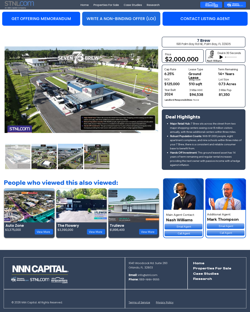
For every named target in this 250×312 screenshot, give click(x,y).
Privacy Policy (164, 302)
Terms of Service (139, 302)
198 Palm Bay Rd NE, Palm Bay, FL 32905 (203, 44)
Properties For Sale (212, 268)
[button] (121, 19)
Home (198, 263)
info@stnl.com (143, 275)
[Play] (221, 57)
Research (202, 278)
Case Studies (206, 273)
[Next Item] (148, 89)
